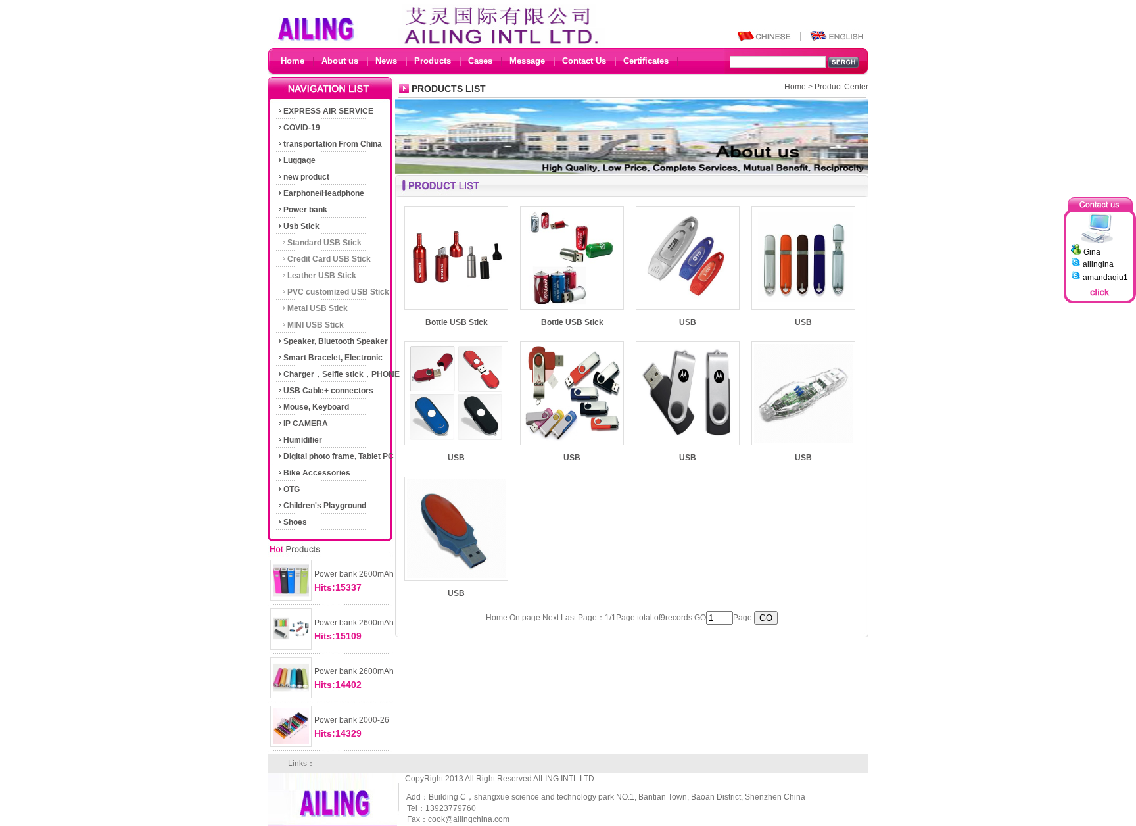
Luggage (299, 160)
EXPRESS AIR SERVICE (328, 111)
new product (306, 177)
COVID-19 (301, 127)
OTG (291, 489)
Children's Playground (324, 505)
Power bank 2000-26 (351, 720)
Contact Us (584, 61)
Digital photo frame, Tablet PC (338, 456)
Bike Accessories (316, 472)
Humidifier (302, 440)
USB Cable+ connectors (328, 390)
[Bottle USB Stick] (456, 309)
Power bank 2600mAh (354, 574)
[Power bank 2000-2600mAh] (291, 747)
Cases (480, 61)
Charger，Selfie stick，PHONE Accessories (338, 376)
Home (292, 61)
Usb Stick (301, 226)
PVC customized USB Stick (338, 292)
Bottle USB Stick (456, 322)
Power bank (305, 209)
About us (339, 61)
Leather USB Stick (321, 275)
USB (687, 322)
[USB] (687, 309)
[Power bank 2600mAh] (291, 601)
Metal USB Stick (317, 308)
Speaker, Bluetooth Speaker (335, 341)
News (386, 61)
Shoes (295, 522)
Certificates (646, 61)
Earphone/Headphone (323, 193)
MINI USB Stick (315, 324)
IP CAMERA (305, 423)
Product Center (841, 86)
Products (432, 61)
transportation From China (332, 144)
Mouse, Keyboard (316, 407)
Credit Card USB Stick (329, 259)
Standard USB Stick (324, 242)
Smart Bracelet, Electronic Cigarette (330, 359)
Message (527, 61)
